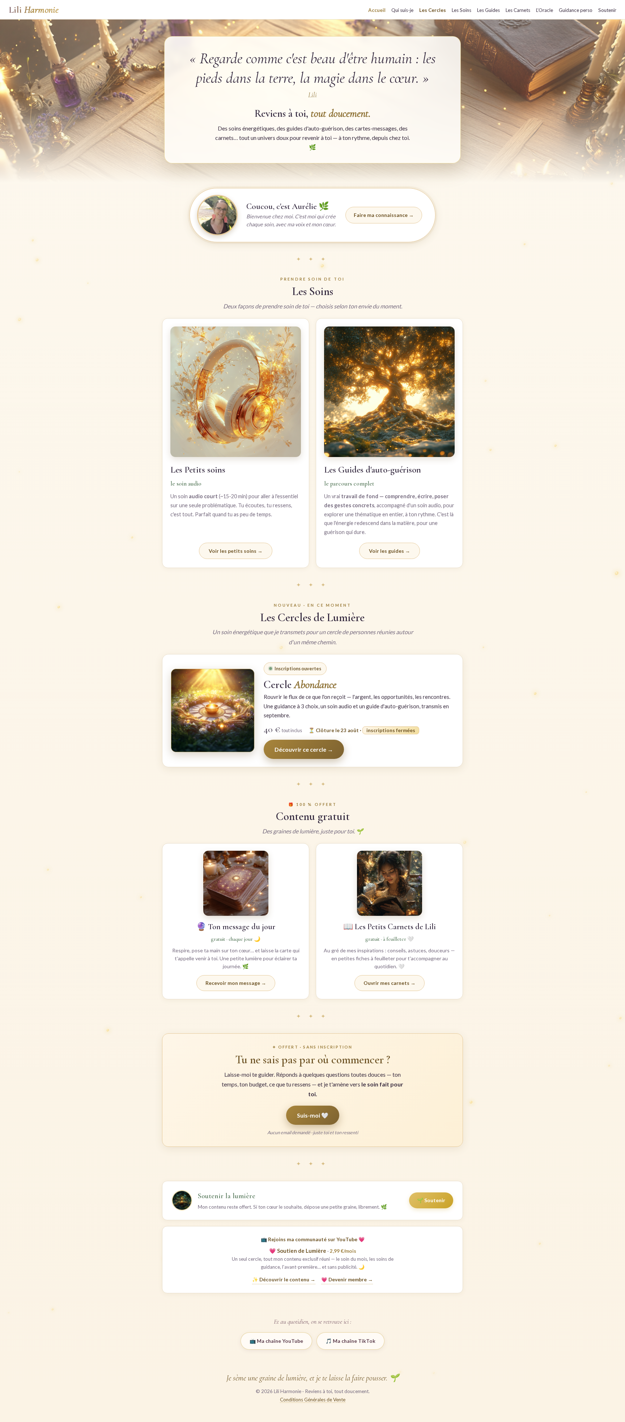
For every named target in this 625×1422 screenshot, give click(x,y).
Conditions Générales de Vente (312, 1399)
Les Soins (461, 10)
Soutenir (607, 10)
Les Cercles (432, 10)
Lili (34, 9)
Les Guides (488, 10)
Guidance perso (575, 10)
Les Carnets (518, 10)
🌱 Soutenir (431, 1200)
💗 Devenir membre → (347, 1279)
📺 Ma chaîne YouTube (276, 1341)
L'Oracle (544, 10)
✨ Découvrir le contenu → (283, 1279)
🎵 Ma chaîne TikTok (350, 1341)
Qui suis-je (402, 10)
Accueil (377, 10)
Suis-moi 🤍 (312, 1115)
